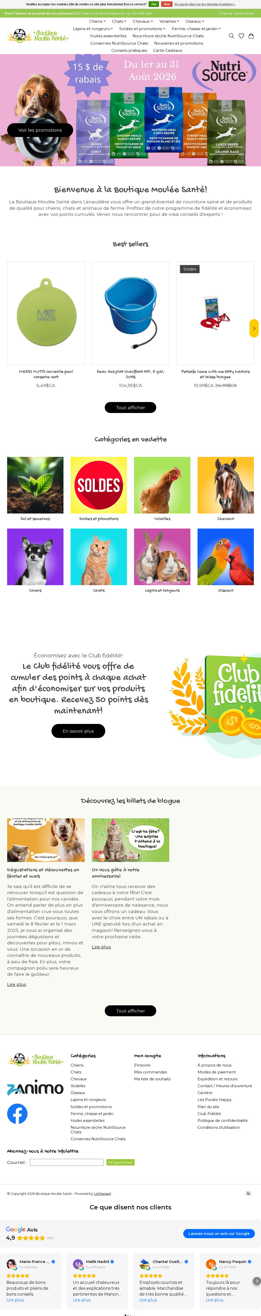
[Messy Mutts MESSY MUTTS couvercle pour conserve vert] (46, 313)
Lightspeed (102, 1194)
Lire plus (16, 984)
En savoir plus (78, 731)
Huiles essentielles (108, 35)
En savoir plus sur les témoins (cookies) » (205, 4)
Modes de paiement (217, 1072)
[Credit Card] (248, 1193)
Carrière (205, 1093)
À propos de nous (214, 1065)
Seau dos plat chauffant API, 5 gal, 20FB (130, 374)
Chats (99, 590)
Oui (153, 4)
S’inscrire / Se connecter (237, 13)
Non (167, 4)
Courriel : (17, 1162)
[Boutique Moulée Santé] (37, 36)
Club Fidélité (209, 1113)
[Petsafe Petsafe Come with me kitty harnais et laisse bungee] (215, 313)
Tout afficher (130, 407)
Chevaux (225, 519)
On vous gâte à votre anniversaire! (115, 873)
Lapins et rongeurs (162, 590)
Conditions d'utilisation (219, 1127)
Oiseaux (225, 590)
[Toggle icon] (231, 36)
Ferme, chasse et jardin (92, 1113)
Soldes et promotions (98, 519)
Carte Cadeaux (167, 50)
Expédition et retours (217, 1079)
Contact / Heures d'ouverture (225, 1086)
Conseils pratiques (129, 50)
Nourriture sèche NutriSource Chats (168, 35)
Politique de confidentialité (223, 1120)
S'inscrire (142, 1065)
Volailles (162, 519)
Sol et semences (35, 519)
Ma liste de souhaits (152, 1079)
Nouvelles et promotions (178, 43)
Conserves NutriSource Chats (119, 43)
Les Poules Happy (215, 1099)
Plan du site (208, 1107)
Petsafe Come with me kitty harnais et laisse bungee (215, 374)
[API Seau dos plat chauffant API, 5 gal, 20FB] (130, 313)
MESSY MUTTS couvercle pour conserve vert (46, 374)
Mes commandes (150, 1072)
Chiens (35, 590)
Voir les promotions (40, 130)
